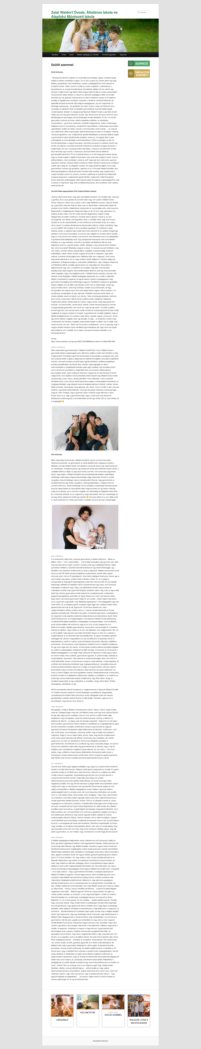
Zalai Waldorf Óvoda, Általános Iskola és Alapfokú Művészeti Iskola (84, 14)
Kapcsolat (123, 55)
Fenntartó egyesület (109, 55)
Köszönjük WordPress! (100, 1041)
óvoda (64, 55)
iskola (71, 55)
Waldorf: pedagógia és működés (88, 55)
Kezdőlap (55, 55)
